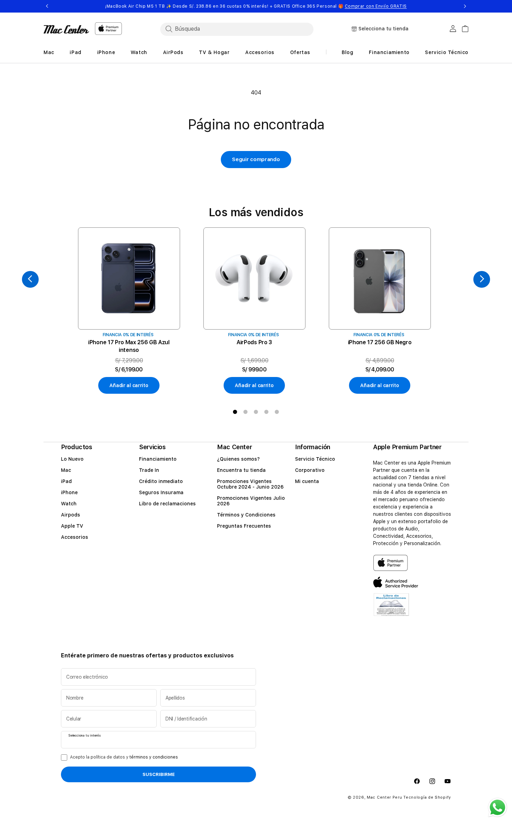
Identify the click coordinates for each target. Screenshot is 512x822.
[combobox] (236, 29)
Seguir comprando (256, 159)
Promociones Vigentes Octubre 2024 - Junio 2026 (250, 484)
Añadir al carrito (128, 385)
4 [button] (266, 411)
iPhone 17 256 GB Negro (380, 342)
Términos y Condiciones (246, 515)
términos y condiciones (154, 757)
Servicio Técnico (315, 459)
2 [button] (245, 411)
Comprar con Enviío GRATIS (376, 6)
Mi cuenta (307, 481)
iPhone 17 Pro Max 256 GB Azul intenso (129, 346)
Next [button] (464, 6)
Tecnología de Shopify (427, 797)
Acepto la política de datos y (124, 757)
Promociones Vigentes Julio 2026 (251, 500)
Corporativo (310, 470)
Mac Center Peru (384, 797)
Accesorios (74, 537)
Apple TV (72, 526)
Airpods (70, 515)
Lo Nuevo (72, 459)
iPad (66, 481)
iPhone (69, 492)
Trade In (149, 470)
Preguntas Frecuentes (244, 526)
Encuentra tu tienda (241, 470)
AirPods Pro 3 (254, 342)
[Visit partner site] (391, 609)
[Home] (66, 29)
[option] (129, 310)
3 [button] (256, 411)
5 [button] (276, 411)
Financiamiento (158, 459)
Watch (69, 503)
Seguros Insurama (161, 492)
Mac (66, 470)
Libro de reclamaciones (167, 503)
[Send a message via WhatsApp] (498, 808)
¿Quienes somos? (238, 459)
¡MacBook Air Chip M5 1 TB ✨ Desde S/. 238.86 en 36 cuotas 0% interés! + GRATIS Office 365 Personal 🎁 (256, 6)
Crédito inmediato (161, 481)
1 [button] (235, 411)
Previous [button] (47, 6)
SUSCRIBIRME (158, 774)
